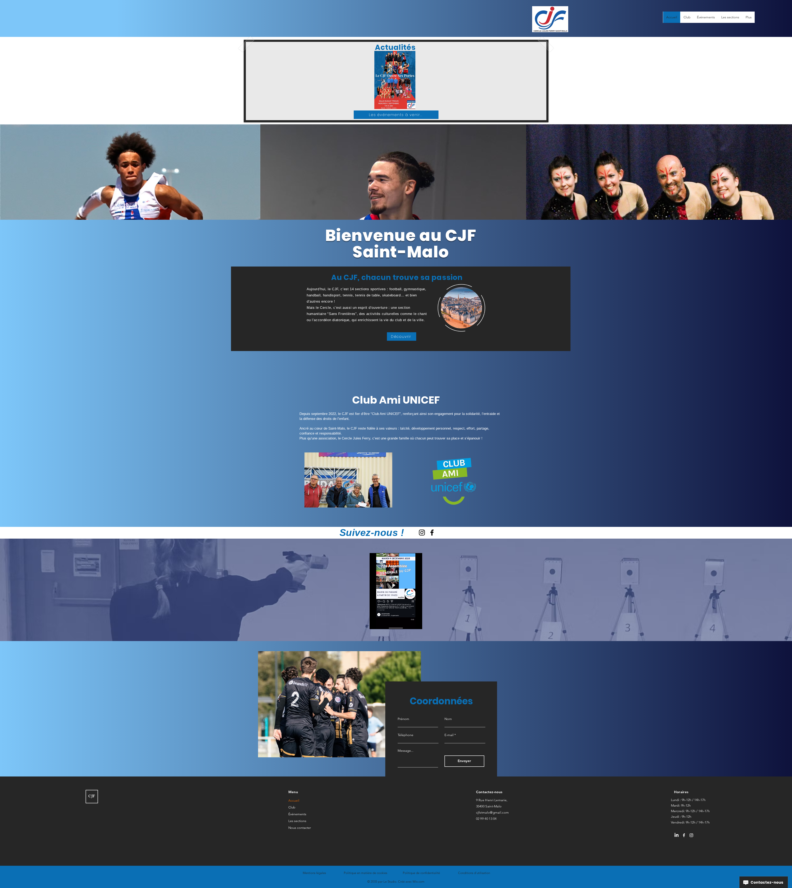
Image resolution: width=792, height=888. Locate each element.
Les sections (297, 821)
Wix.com (418, 881)
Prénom (403, 719)
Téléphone (405, 735)
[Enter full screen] (416, 623)
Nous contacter (299, 828)
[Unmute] (382, 623)
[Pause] (375, 623)
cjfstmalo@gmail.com (492, 812)
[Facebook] (432, 533)
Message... (405, 750)
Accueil (293, 800)
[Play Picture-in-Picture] (409, 623)
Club (291, 807)
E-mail (449, 735)
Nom (448, 719)
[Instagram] (422, 533)
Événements (297, 814)
